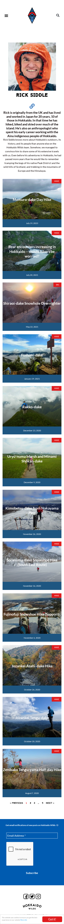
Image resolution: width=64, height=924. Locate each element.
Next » (50, 803)
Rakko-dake (32, 407)
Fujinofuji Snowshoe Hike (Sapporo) (32, 614)
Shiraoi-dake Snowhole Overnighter (32, 303)
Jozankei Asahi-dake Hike (32, 666)
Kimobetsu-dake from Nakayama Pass (32, 510)
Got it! (52, 919)
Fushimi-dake (32, 355)
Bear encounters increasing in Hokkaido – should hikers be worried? (32, 251)
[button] (6, 15)
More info (23, 920)
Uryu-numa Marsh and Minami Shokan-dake (32, 458)
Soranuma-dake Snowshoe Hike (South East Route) (32, 562)
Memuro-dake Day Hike (32, 199)
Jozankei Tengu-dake (32, 717)
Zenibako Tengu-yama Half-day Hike (32, 769)
